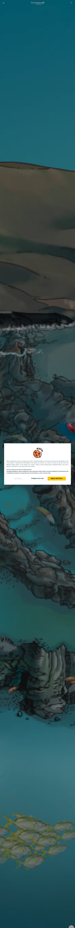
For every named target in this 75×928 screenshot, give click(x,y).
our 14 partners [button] (23, 461)
